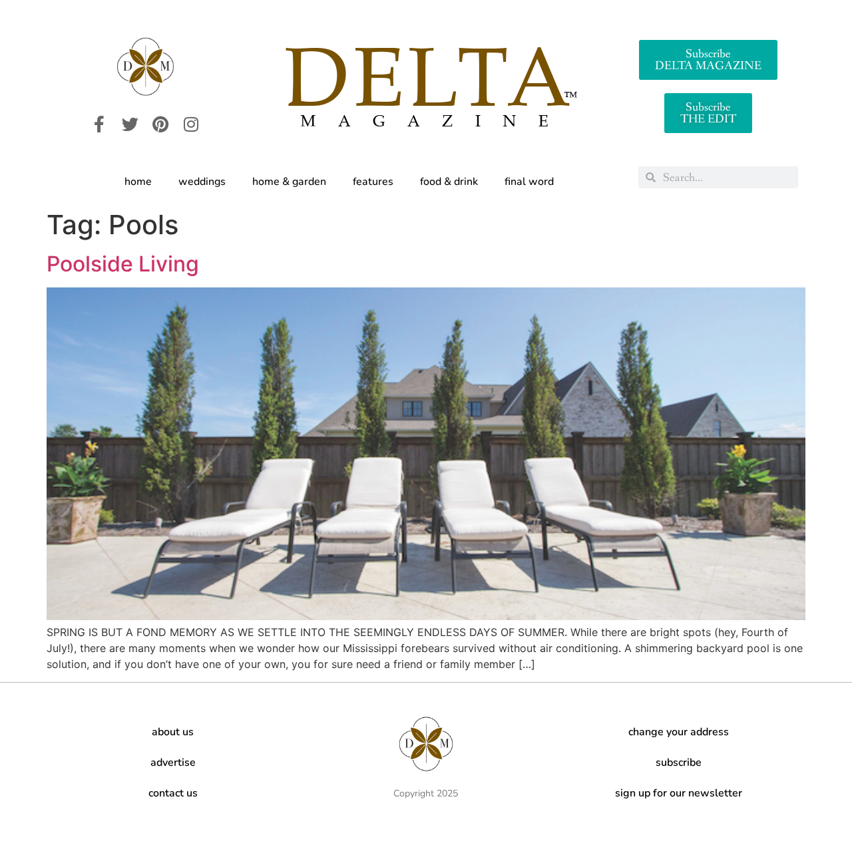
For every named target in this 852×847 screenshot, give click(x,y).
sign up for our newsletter (678, 793)
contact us (173, 793)
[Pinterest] (160, 124)
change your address (678, 732)
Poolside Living (123, 264)
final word (529, 181)
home (138, 181)
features (373, 181)
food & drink (449, 181)
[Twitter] (129, 124)
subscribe (679, 762)
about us (173, 732)
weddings (202, 181)
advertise (173, 762)
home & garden (289, 181)
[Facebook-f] (99, 124)
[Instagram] (191, 124)
